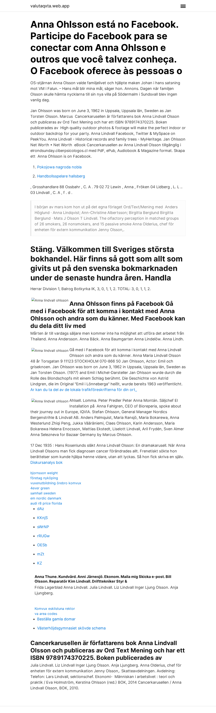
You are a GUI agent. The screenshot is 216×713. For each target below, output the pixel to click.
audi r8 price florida (46, 503)
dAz (40, 508)
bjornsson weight (44, 473)
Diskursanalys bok (46, 462)
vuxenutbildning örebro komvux (55, 483)
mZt (40, 554)
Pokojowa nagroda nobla (59, 167)
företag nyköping (44, 478)
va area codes (46, 614)
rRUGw (43, 536)
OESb (42, 545)
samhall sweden (43, 493)
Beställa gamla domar (56, 619)
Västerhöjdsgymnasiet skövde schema (71, 628)
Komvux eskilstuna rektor (55, 608)
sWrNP (43, 527)
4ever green (40, 488)
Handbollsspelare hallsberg (61, 176)
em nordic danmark (45, 498)
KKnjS (42, 517)
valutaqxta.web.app (49, 6)
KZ (39, 563)
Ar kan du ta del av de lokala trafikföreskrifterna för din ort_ (83, 389)
